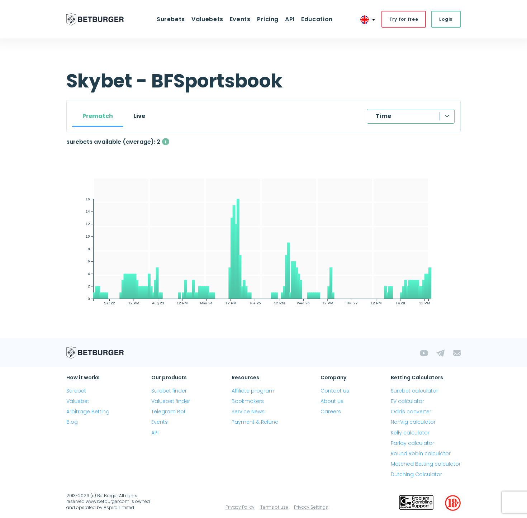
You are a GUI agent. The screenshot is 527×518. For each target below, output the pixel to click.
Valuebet (77, 401)
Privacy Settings (311, 507)
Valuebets (207, 19)
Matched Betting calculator (426, 463)
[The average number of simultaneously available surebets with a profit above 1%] (165, 141)
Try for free (403, 19)
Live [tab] (139, 116)
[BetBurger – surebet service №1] (95, 19)
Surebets (171, 19)
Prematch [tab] (97, 116)
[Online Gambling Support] (416, 503)
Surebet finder (169, 390)
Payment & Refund (255, 422)
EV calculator (407, 401)
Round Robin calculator (421, 453)
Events (159, 422)
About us (332, 401)
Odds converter (411, 411)
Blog (72, 422)
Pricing (268, 19)
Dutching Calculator (416, 474)
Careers (331, 411)
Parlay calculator (412, 443)
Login (446, 19)
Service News (248, 411)
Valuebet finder (170, 401)
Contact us (335, 390)
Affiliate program (253, 390)
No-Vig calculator (413, 422)
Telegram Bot (168, 411)
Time (383, 116)
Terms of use (274, 507)
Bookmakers (248, 401)
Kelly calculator (410, 432)
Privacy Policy (240, 507)
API (290, 19)
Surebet (76, 390)
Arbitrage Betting (87, 411)
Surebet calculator (414, 390)
